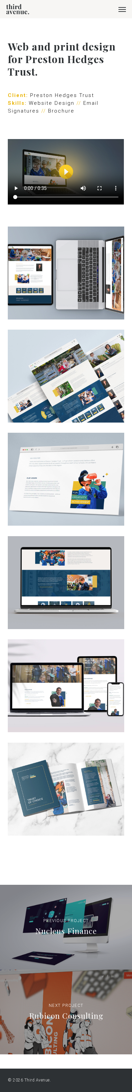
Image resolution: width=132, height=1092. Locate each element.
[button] (122, 9)
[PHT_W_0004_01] (66, 582)
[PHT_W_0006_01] (66, 376)
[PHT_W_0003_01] (66, 479)
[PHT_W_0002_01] (66, 685)
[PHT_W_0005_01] (66, 273)
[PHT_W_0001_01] (66, 789)
